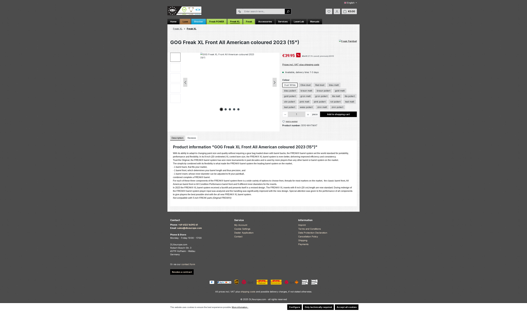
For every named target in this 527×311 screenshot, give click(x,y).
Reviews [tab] (191, 138)
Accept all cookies (347, 307)
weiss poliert (306, 107)
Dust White (290, 85)
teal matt (349, 101)
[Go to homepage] (184, 11)
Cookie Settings (242, 228)
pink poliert (320, 101)
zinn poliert (337, 107)
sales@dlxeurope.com (189, 228)
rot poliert (335, 101)
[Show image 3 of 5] (230, 109)
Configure (294, 307)
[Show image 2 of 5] (226, 109)
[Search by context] (239, 11)
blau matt (334, 85)
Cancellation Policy (308, 236)
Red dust (319, 85)
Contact (238, 236)
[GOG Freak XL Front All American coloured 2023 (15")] (229, 82)
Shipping (302, 240)
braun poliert (323, 90)
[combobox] (264, 11)
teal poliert (289, 107)
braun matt (306, 90)
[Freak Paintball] (348, 41)
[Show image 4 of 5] (234, 109)
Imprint (302, 225)
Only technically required (318, 307)
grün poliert (321, 96)
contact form (188, 264)
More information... (240, 307)
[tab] (177, 138)
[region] (223, 82)
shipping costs (248, 291)
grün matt (305, 96)
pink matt (304, 101)
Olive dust (305, 85)
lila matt (336, 96)
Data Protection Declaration (312, 232)
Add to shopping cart (338, 114)
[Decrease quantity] (285, 114)
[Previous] (185, 82)
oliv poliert (289, 101)
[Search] (288, 11)
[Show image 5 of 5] (238, 109)
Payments (303, 244)
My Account (240, 225)
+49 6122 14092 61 (188, 224)
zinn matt (322, 107)
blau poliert (290, 90)
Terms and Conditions (309, 228)
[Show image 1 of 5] (221, 109)
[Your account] (337, 11)
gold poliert (290, 96)
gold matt (340, 90)
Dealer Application (243, 232)
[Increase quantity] (308, 114)
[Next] (275, 82)
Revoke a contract (182, 272)
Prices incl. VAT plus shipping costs (300, 64)
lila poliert (350, 96)
